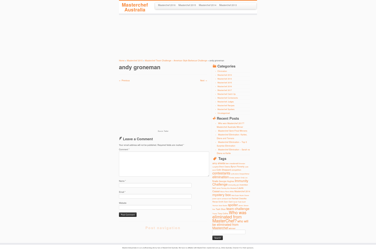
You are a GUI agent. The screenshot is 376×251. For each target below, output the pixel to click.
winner (232, 228)
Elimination (222, 71)
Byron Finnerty (237, 166)
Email (122, 191)
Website (122, 202)
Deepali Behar (244, 174)
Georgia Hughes (226, 181)
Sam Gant (228, 201)
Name (122, 180)
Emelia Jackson (234, 177)
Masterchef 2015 (187, 5)
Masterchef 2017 (225, 90)
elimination (220, 176)
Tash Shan (221, 209)
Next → (203, 80)
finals (215, 181)
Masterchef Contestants (228, 97)
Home (122, 60)
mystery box (221, 194)
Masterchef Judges (226, 101)
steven (241, 205)
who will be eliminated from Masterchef (230, 224)
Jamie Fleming (221, 188)
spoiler (233, 204)
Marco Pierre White (227, 191)
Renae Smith (217, 201)
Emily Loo (244, 177)
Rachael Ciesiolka (239, 198)
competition (236, 169)
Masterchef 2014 (207, 5)
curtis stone (235, 174)
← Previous (124, 80)
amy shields (218, 163)
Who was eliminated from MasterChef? (229, 216)
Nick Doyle (235, 195)
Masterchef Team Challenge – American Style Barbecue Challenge (176, 60)
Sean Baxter (223, 205)
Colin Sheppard (223, 169)
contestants (221, 172)
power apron (216, 198)
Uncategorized (224, 113)
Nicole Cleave (244, 195)
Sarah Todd (237, 202)
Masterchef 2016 (167, 5)
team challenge (237, 208)
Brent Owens (224, 166)
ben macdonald (232, 163)
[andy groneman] (163, 105)
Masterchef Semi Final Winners (232, 130)
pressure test (226, 198)
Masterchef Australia (135, 7)
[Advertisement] (188, 35)
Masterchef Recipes (226, 105)
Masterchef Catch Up (227, 94)
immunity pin (233, 184)
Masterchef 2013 (228, 5)
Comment (124, 149)
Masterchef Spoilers (226, 109)
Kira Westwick (232, 188)
